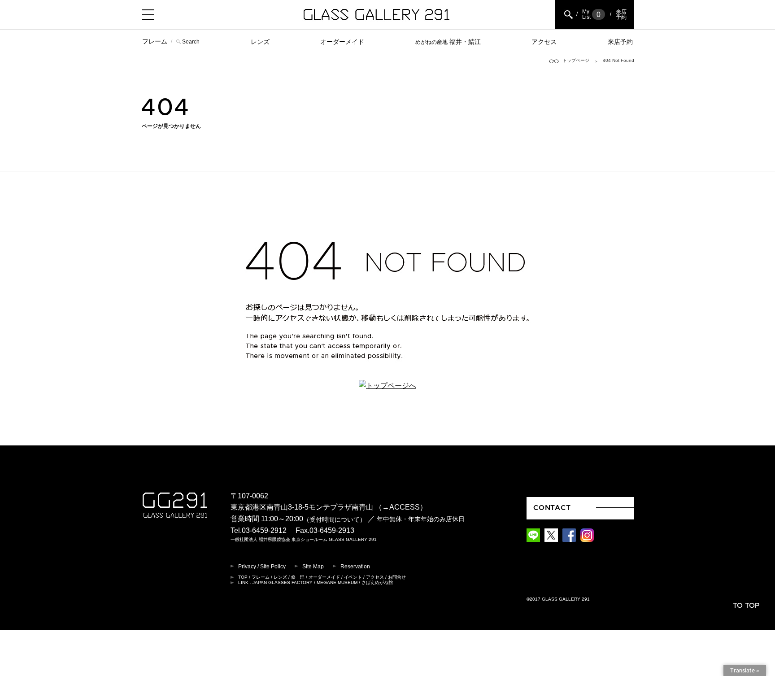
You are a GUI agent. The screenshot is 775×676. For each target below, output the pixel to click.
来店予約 (620, 41)
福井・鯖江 (448, 41)
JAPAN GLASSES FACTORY (283, 582)
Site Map (313, 566)
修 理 (298, 577)
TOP (243, 577)
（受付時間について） (334, 519)
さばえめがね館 (377, 582)
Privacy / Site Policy (262, 566)
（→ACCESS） (401, 507)
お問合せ (397, 577)
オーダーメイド (342, 41)
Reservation (355, 566)
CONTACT (552, 507)
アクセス (544, 41)
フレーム (154, 41)
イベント (353, 577)
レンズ (260, 41)
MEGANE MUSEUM (337, 582)
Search (191, 42)
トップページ (575, 60)
